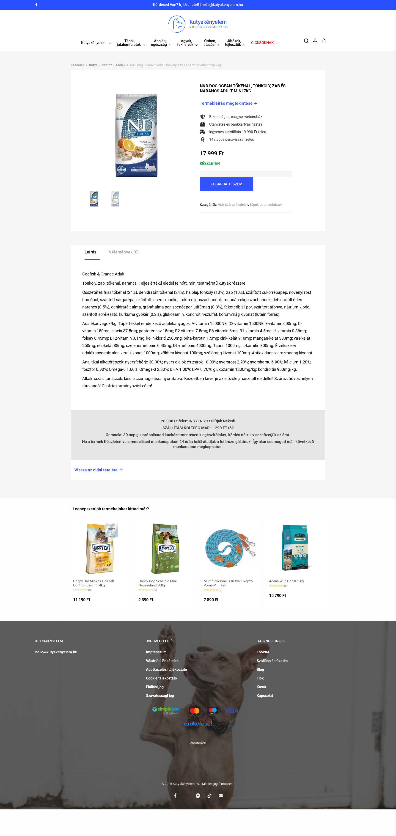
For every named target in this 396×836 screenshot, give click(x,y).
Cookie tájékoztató (161, 678)
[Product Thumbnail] (100, 549)
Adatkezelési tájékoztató (166, 669)
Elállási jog (155, 687)
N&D (220, 204)
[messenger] (198, 795)
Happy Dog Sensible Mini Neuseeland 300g (157, 583)
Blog (260, 669)
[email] (220, 795)
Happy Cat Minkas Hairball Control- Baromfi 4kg (93, 583)
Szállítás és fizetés (272, 661)
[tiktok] (209, 795)
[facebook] (36, 4)
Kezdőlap (78, 65)
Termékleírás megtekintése (226, 103)
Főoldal (263, 652)
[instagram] (44, 4)
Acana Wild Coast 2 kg (286, 581)
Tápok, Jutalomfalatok (266, 204)
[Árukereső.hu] (198, 726)
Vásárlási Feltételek (162, 661)
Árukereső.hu (198, 742)
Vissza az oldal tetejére (98, 470)
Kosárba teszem (226, 184)
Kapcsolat (265, 695)
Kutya (93, 65)
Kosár (261, 687)
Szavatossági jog (160, 695)
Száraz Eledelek (113, 65)
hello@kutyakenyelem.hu (222, 5)
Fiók (260, 678)
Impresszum (156, 652)
